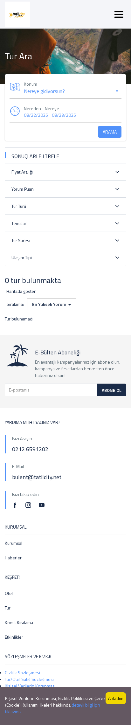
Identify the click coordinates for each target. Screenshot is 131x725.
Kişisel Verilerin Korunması (30, 685)
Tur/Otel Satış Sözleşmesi (29, 679)
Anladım (115, 698)
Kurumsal (13, 543)
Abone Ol (111, 390)
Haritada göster (21, 291)
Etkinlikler (14, 637)
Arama (110, 132)
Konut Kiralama (19, 622)
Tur (7, 607)
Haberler (13, 557)
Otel (9, 593)
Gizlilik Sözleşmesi (22, 672)
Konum (30, 84)
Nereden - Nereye (41, 108)
